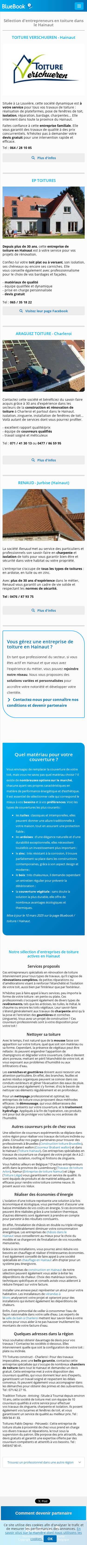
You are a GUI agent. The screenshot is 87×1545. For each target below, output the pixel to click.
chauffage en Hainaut (37, 1260)
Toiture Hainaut (29, 1151)
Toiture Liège (12, 1175)
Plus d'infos (46, 158)
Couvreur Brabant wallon (52, 1147)
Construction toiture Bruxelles (60, 1143)
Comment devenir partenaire (43, 1513)
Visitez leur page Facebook (46, 311)
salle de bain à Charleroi (22, 1318)
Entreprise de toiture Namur (43, 1171)
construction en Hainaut (45, 1270)
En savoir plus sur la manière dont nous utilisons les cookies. (43, 1533)
